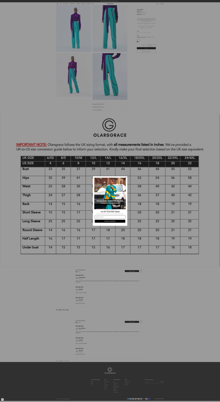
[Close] (126, 177)
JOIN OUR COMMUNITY (110, 221)
